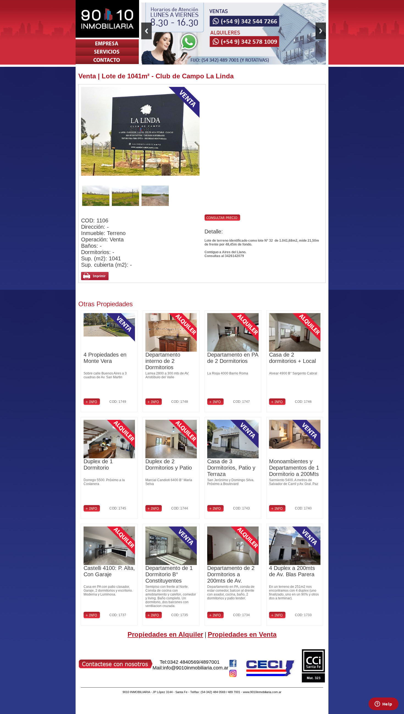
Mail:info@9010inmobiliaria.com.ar (190, 668)
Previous (146, 31)
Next (321, 31)
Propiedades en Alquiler (165, 634)
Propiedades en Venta (242, 634)
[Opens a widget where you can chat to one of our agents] (383, 704)
